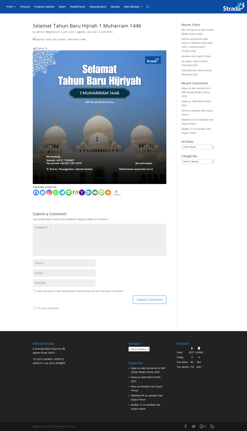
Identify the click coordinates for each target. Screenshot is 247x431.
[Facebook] (36, 192)
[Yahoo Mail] (82, 192)
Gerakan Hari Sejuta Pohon (196, 56)
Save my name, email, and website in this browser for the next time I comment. (80, 291)
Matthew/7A (188, 119)
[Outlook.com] (88, 192)
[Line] (69, 192)
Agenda (81, 31)
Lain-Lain (91, 31)
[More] (108, 192)
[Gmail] (75, 192)
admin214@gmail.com (48, 31)
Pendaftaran (77, 7)
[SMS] (102, 192)
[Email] (95, 192)
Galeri (62, 7)
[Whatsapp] (56, 192)
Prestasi (25, 7)
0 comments (106, 31)
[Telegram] (62, 192)
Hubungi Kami (98, 7)
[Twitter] (43, 192)
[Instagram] (49, 192)
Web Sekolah (131, 7)
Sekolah (115, 7)
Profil (10, 7)
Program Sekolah (44, 7)
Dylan (184, 88)
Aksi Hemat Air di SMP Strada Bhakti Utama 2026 (195, 92)
